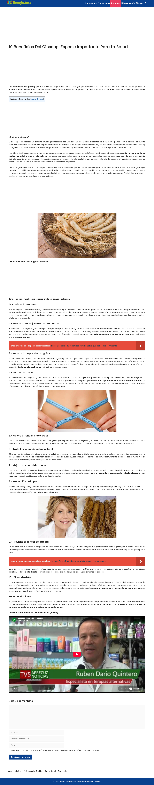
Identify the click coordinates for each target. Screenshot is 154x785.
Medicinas (104, 3)
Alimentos (91, 3)
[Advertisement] (76, 28)
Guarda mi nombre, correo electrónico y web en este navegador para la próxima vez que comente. (55, 750)
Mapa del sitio (14, 771)
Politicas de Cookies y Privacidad (40, 771)
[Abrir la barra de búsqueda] (145, 3)
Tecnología (129, 3)
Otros (140, 3)
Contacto (62, 771)
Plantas (116, 3)
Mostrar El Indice (37, 99)
